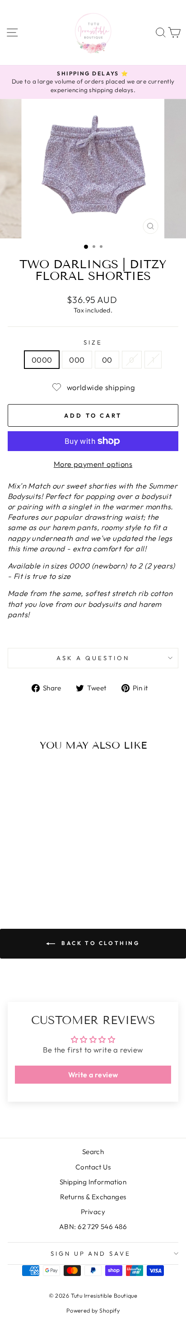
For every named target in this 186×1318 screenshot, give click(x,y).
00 (107, 359)
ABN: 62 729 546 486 (93, 1226)
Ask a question (93, 657)
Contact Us (93, 1167)
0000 (42, 359)
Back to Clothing (99, 943)
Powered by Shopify (93, 1310)
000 (76, 359)
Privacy (93, 1211)
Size (93, 342)
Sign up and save (91, 1253)
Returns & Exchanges (93, 1196)
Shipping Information (93, 1182)
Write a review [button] (93, 1074)
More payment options (93, 464)
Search (93, 1151)
